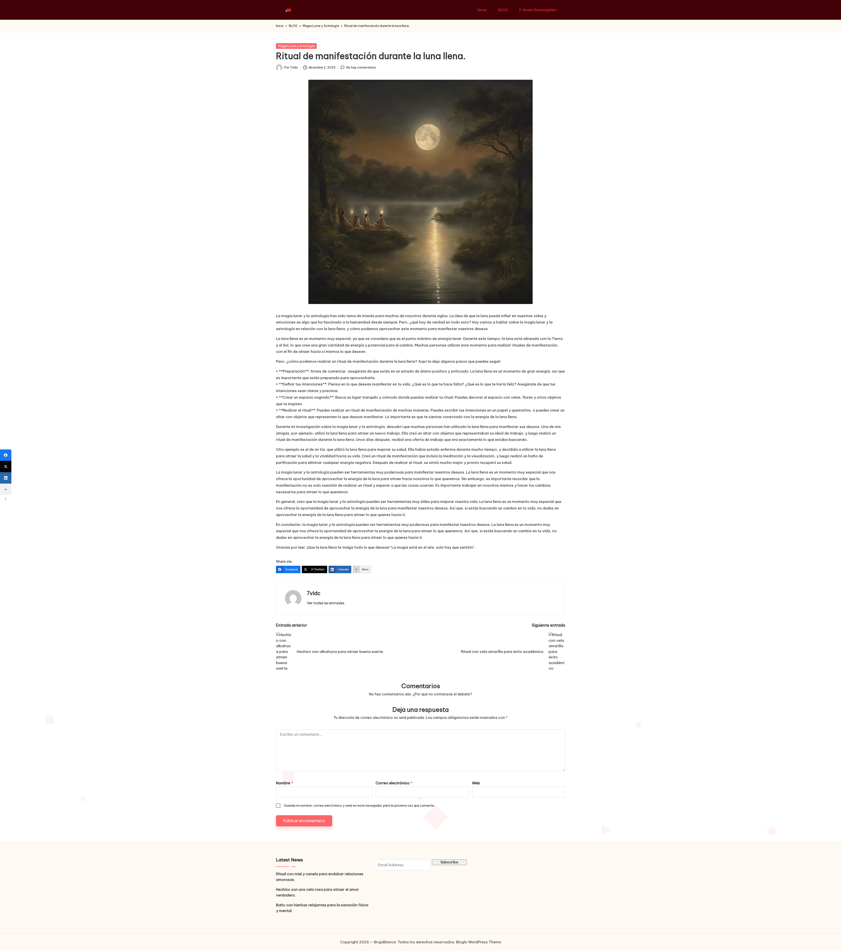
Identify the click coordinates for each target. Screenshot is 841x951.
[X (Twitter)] (5, 466)
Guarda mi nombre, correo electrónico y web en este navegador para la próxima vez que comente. (359, 805)
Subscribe (449, 862)
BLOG (503, 10)
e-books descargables (537, 10)
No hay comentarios (361, 67)
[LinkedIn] (5, 478)
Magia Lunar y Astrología (296, 46)
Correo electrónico (394, 783)
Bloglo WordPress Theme (478, 942)
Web (476, 783)
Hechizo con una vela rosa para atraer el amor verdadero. (317, 892)
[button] (325, 603)
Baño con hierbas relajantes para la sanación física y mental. (322, 908)
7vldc (313, 593)
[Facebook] (5, 455)
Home (482, 10)
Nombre (284, 783)
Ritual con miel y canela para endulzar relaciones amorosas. (319, 876)
